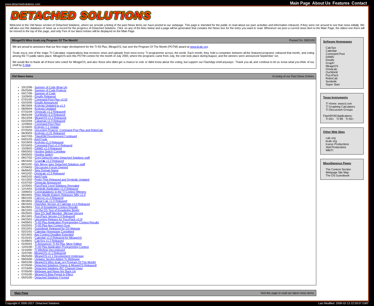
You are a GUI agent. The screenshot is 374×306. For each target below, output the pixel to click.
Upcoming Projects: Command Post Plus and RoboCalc (69, 130)
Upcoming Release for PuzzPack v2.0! (58, 219)
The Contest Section (338, 169)
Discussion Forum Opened (51, 167)
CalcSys (331, 47)
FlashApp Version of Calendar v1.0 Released (62, 204)
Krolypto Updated (45, 108)
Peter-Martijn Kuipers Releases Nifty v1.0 (60, 194)
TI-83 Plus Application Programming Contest (62, 246)
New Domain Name (47, 170)
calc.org (331, 137)
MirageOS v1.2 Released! (50, 117)
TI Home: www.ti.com (339, 103)
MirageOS (332, 66)
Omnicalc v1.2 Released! (50, 111)
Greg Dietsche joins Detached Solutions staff (62, 157)
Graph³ (330, 63)
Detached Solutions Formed (52, 277)
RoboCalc (332, 78)
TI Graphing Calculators (340, 106)
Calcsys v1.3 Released (49, 197)
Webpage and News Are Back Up (55, 271)
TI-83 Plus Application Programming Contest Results (67, 222)
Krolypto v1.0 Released (49, 142)
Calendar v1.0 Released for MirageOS (58, 237)
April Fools (40, 139)
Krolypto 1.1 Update (46, 127)
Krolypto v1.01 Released (50, 133)
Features (341, 3)
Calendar (331, 50)
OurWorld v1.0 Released (50, 114)
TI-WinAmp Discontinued (49, 249)
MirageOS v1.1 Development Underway (59, 256)
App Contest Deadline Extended (54, 234)
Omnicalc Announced (48, 182)
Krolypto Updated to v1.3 (50, 105)
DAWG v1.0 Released (48, 148)
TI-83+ (330, 118)
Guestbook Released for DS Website (57, 228)
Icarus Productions (337, 144)
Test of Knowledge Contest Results (56, 207)
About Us (321, 3)
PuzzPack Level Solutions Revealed (57, 185)
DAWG (330, 56)
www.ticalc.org (199, 46)
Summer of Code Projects (50, 90)
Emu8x (330, 59)
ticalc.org (331, 141)
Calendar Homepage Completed (54, 231)
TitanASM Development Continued (56, 136)
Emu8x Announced (46, 102)
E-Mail (26, 65)
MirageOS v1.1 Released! (50, 252)
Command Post (335, 53)
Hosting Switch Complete (50, 151)
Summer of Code (45, 93)
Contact (359, 3)
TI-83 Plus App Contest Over (52, 225)
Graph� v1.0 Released (49, 160)
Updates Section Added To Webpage (57, 259)
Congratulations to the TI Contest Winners (60, 191)
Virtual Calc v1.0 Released (51, 200)
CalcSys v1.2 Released (49, 240)
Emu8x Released (45, 96)
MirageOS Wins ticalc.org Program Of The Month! (65, 262)
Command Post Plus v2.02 (51, 99)
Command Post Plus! (48, 123)
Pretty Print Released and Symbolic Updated (62, 179)
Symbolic (331, 81)
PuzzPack (332, 75)
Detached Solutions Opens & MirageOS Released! (66, 265)
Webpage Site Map (337, 172)
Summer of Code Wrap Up (51, 87)
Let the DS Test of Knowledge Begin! (57, 210)
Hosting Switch (44, 154)
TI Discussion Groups (340, 109)
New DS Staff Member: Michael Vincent (59, 213)
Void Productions (336, 147)
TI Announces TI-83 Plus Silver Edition (58, 243)
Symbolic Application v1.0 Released (56, 188)
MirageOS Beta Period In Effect (54, 274)
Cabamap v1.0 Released (50, 120)
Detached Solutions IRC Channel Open (59, 268)
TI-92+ (350, 118)
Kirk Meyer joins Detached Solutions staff (59, 164)
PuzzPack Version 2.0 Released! (55, 216)
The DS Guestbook (338, 175)
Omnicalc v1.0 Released (49, 173)
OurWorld (332, 72)
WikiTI (329, 150)
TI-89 (339, 118)
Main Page (300, 3)
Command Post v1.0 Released (53, 145)
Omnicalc (331, 69)
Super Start (333, 84)
